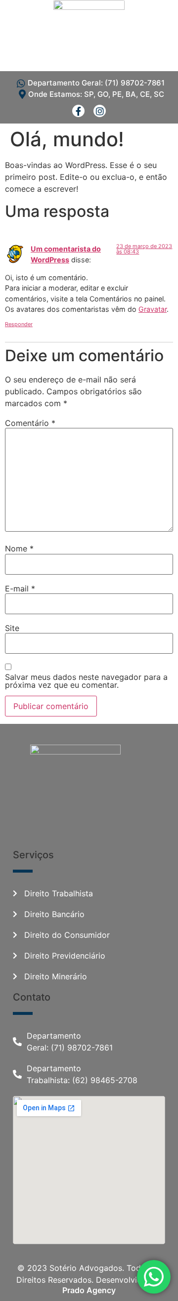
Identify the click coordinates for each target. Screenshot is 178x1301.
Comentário (30, 423)
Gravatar (152, 309)
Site (12, 628)
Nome (19, 548)
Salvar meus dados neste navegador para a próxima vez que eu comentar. (86, 681)
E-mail (20, 588)
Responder (19, 324)
